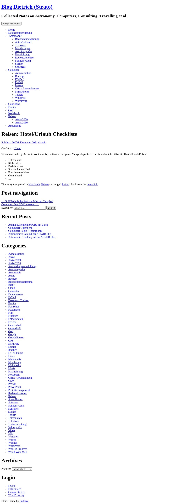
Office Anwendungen (27, 88)
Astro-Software (23, 42)
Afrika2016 (21, 122)
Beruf (11, 284)
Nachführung (22, 54)
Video (11, 430)
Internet (19, 85)
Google (12, 334)
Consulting (14, 103)
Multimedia (14, 365)
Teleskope (20, 45)
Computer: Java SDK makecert (20, 204)
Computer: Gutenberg (20, 227)
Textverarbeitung (17, 424)
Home (11, 29)
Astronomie (15, 35)
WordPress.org (16, 495)
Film (10, 312)
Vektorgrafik (15, 427)
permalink (92, 184)
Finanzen (13, 315)
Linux (11, 356)
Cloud (11, 287)
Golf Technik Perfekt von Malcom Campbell (27, 201)
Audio (11, 275)
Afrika (11, 257)
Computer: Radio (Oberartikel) (25, 230)
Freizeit (12, 322)
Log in (11, 485)
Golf (10, 110)
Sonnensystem (23, 60)
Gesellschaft (14, 325)
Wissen (12, 439)
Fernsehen (13, 306)
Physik (12, 383)
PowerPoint (14, 387)
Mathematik (14, 359)
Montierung (14, 362)
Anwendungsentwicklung (22, 266)
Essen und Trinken (18, 300)
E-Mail (19, 82)
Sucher (19, 63)
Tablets (19, 94)
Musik (11, 368)
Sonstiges (20, 66)
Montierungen (22, 48)
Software (13, 402)
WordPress (21, 100)
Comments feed (16, 492)
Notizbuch (14, 113)
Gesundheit (14, 328)
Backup (19, 76)
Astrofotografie (23, 51)
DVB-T (19, 79)
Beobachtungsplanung (27, 38)
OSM (11, 380)
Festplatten (14, 309)
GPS (10, 340)
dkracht (42, 142)
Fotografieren (15, 318)
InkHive (24, 501)
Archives (6, 468)
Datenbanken (15, 294)
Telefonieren (15, 417)
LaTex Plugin (15, 352)
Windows (20, 97)
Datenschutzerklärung (20, 32)
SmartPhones (22, 91)
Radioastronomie (24, 57)
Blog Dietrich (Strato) (27, 7)
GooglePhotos (16, 337)
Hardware (13, 343)
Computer (13, 69)
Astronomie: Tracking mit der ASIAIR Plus (31, 237)
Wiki (10, 433)
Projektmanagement (19, 390)
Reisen (12, 116)
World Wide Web (17, 452)
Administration (23, 73)
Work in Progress (17, 448)
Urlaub (17, 148)
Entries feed (14, 488)
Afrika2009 (21, 119)
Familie (12, 107)
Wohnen (12, 442)
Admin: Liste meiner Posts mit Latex (28, 224)
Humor (12, 346)
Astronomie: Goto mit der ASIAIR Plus (29, 233)
